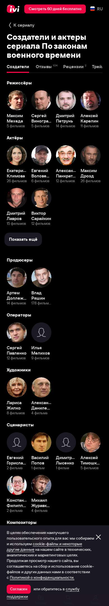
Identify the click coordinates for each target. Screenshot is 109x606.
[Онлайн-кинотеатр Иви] (14, 9)
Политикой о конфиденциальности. (42, 577)
